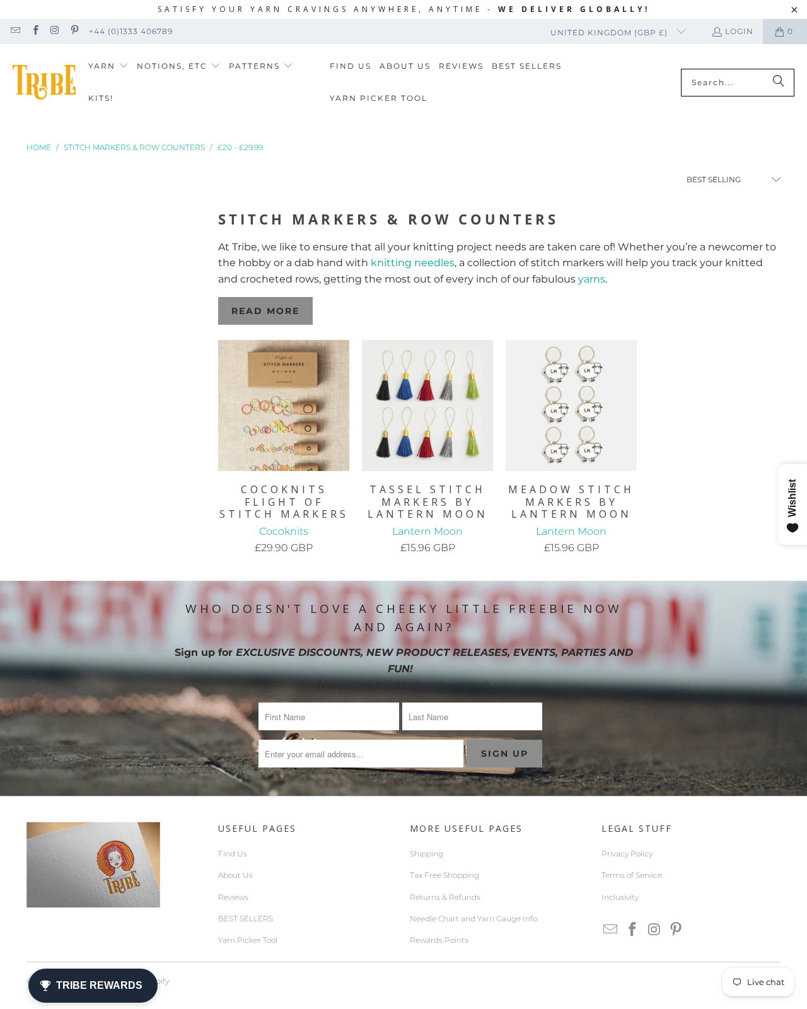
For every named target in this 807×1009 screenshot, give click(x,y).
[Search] (778, 82)
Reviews (233, 897)
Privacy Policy (627, 853)
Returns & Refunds (445, 897)
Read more (265, 311)
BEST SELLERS (245, 918)
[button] (108, 66)
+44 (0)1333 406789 (131, 31)
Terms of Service (631, 875)
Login (739, 31)
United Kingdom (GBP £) (610, 32)
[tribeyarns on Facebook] (34, 31)
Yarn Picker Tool (247, 940)
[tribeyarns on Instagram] (54, 31)
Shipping (426, 853)
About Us (235, 875)
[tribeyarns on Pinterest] (74, 31)
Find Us (232, 853)
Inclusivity (620, 897)
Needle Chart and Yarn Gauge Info (473, 918)
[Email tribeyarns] (14, 31)
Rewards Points (439, 940)
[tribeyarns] (44, 82)
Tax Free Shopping (444, 875)
